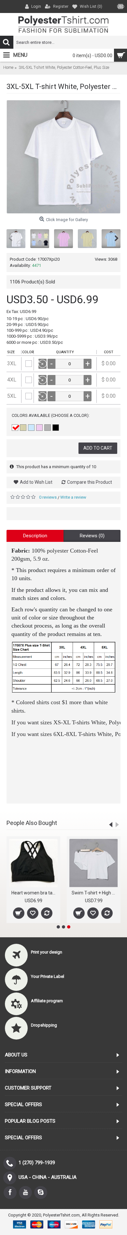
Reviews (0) (92, 536)
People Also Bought (32, 822)
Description (35, 536)
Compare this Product (89, 482)
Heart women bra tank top (34, 892)
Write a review (73, 497)
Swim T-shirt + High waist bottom (95, 892)
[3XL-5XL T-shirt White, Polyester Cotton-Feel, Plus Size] (63, 157)
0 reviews (48, 497)
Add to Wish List (36, 482)
